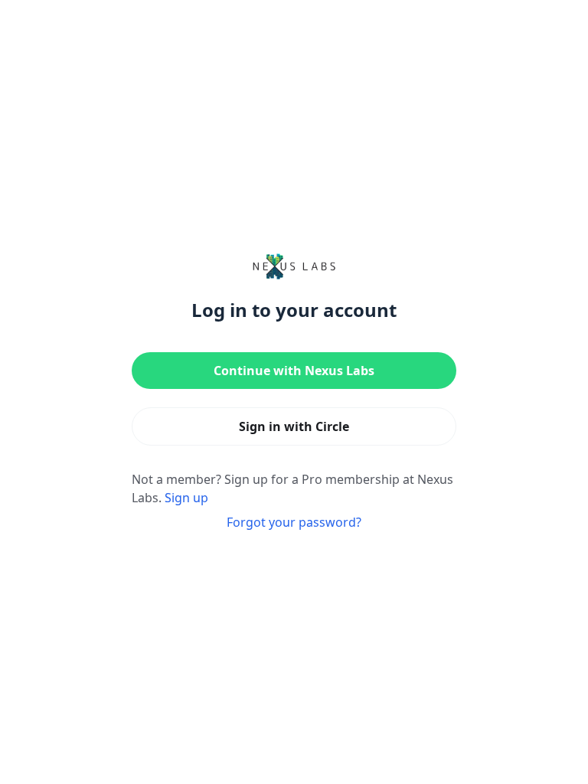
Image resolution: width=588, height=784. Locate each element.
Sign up (186, 497)
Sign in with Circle (294, 426)
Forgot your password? (294, 522)
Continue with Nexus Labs (294, 370)
